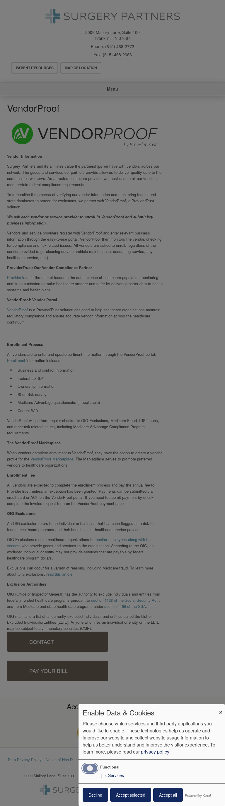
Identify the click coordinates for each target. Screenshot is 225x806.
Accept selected (130, 795)
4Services (112, 775)
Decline (95, 795)
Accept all (168, 795)
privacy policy (155, 751)
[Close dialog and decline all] (220, 708)
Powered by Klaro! (198, 795)
